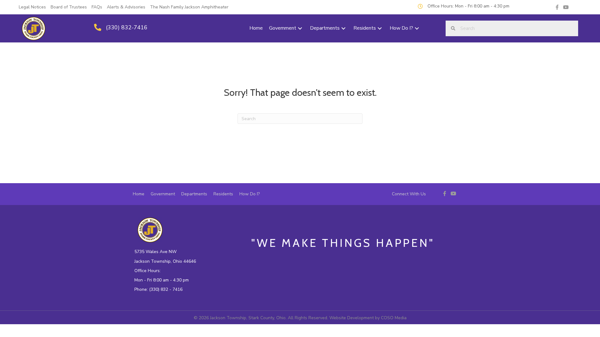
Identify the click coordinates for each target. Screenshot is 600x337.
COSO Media (394, 318)
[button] (300, 28)
